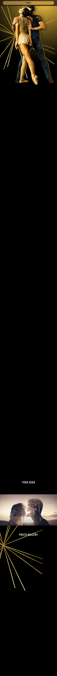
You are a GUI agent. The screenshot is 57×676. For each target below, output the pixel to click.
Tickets (28, 3)
